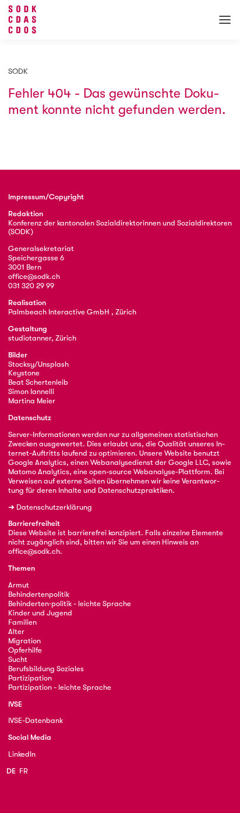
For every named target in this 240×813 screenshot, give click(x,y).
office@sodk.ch (34, 276)
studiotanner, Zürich (42, 338)
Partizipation (30, 678)
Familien (22, 622)
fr (23, 771)
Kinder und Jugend (40, 612)
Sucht (17, 659)
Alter (16, 631)
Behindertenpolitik (38, 594)
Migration (24, 640)
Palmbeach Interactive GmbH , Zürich (72, 311)
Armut (18, 585)
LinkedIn (22, 754)
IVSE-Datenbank (35, 720)
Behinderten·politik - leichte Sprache (69, 603)
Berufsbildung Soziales (46, 668)
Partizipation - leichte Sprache (59, 687)
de (11, 771)
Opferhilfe (25, 650)
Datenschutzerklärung (54, 507)
